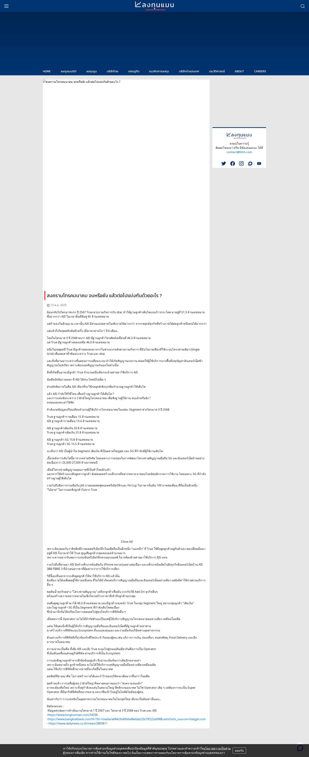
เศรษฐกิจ (133, 71)
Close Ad (127, 542)
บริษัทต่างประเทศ (189, 71)
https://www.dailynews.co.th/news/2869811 (77, 723)
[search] (302, 6)
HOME (47, 71)
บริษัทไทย (112, 71)
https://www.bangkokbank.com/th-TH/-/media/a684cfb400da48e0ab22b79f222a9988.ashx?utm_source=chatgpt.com (127, 719)
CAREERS (260, 71)
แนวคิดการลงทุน (159, 71)
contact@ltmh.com (239, 152)
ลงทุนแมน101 (68, 71)
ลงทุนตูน (91, 71)
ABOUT (239, 71)
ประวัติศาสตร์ (217, 71)
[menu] (6, 6)
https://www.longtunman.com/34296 (73, 715)
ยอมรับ (239, 751)
